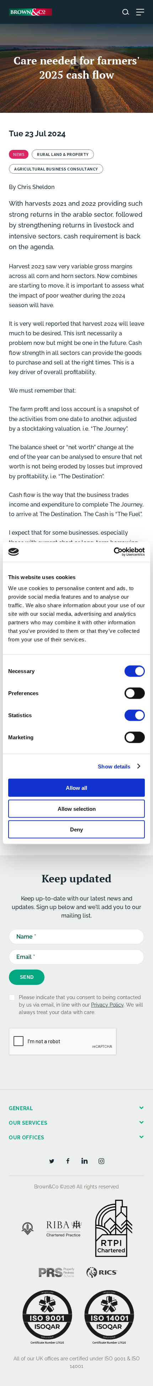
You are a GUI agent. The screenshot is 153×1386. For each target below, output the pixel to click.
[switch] (135, 693)
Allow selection (77, 808)
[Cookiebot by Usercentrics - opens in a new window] (114, 552)
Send (26, 977)
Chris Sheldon (35, 187)
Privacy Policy (107, 1005)
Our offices (26, 1137)
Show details (114, 766)
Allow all (76, 788)
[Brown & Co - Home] (30, 12)
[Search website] (125, 12)
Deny (76, 829)
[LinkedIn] (84, 1160)
